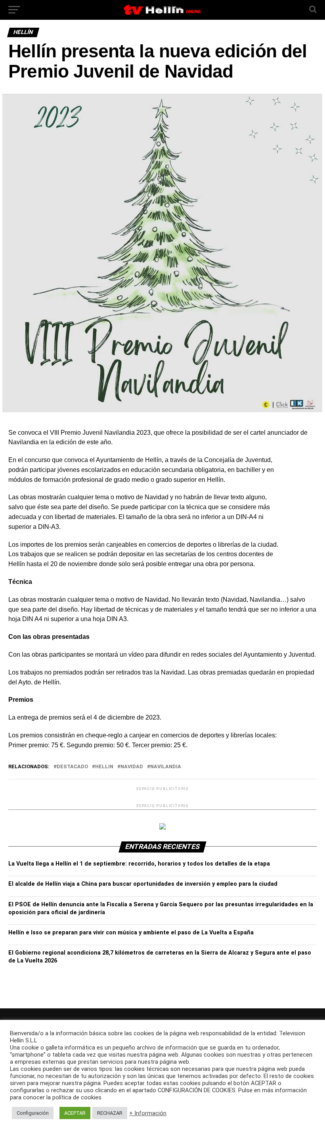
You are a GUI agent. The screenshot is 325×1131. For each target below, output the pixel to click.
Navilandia (165, 766)
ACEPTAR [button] (75, 1113)
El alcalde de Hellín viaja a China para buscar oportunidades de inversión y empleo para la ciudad (142, 884)
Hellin (104, 766)
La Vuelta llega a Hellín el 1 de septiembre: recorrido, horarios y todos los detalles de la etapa (139, 863)
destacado (72, 766)
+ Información (147, 1113)
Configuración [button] (33, 1113)
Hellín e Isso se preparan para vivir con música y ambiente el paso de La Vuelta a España (131, 932)
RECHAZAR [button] (109, 1113)
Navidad (131, 766)
